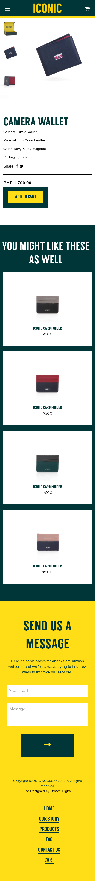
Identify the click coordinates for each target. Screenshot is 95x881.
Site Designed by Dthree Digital (47, 791)
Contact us (49, 850)
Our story (49, 819)
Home (49, 809)
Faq (49, 840)
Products (49, 829)
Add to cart (25, 197)
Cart (49, 860)
